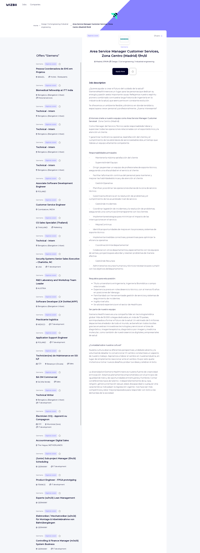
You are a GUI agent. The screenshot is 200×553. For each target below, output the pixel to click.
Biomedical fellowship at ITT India (54, 90)
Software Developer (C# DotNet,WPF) (57, 301)
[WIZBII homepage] (11, 5)
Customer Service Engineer (51, 204)
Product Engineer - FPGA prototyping (56, 480)
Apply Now (120, 71)
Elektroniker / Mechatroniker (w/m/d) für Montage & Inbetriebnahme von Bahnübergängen (56, 519)
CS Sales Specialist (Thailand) (52, 222)
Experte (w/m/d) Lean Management (55, 498)
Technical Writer (45, 395)
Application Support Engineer (52, 337)
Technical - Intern (45, 111)
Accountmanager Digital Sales (52, 440)
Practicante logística (47, 319)
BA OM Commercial (46, 377)
